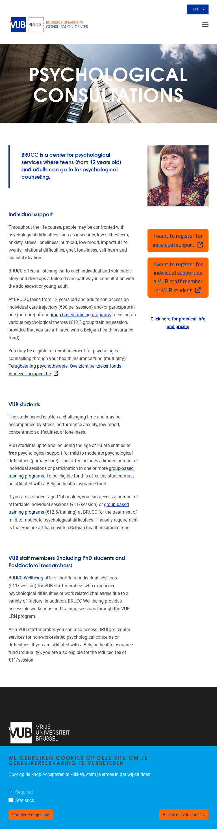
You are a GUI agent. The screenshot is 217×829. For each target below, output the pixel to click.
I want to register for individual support (178, 240)
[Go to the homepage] (49, 24)
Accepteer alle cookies (184, 814)
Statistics (24, 800)
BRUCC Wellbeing (25, 578)
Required (24, 792)
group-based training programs (80, 314)
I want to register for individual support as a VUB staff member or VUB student (178, 277)
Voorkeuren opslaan (30, 814)
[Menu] (205, 24)
